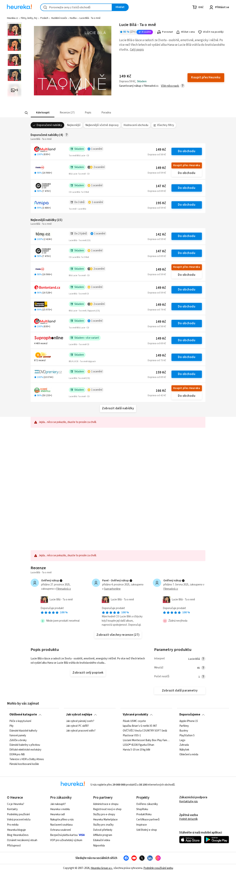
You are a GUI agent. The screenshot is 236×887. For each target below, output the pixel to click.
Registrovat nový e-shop (107, 809)
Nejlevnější (73, 125)
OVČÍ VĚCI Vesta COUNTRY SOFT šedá (145, 730)
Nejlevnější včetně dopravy (102, 125)
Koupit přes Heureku (186, 165)
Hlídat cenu (188, 32)
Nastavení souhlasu (61, 825)
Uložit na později (213, 32)
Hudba (73, 18)
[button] (42, 113)
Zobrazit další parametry (180, 690)
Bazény (183, 730)
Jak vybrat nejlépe (79, 714)
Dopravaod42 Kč (157, 395)
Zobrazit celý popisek (87, 672)
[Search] (26, 113)
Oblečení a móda (188, 754)
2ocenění (99, 167)
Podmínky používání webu (158, 868)
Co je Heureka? (15, 804)
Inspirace (141, 825)
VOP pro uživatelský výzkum (66, 840)
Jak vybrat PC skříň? (77, 726)
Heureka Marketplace (105, 820)
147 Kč (161, 186)
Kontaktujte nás (188, 801)
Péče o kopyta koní (20, 721)
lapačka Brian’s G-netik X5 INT (140, 726)
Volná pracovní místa (18, 820)
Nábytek (184, 750)
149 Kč (161, 149)
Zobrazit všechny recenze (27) (117, 635)
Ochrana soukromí (60, 830)
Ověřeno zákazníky (147, 804)
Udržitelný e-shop (146, 830)
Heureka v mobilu (60, 809)
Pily (11, 726)
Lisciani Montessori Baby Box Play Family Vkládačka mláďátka (146, 740)
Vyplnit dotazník (188, 819)
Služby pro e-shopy (104, 814)
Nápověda (99, 846)
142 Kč (161, 234)
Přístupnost (14, 846)
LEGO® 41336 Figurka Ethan (138, 745)
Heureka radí (57, 814)
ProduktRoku (144, 814)
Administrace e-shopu (105, 804)
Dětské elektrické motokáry (25, 750)
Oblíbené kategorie (23, 714)
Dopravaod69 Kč (157, 191)
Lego (182, 740)
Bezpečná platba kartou (64, 835)
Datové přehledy (102, 830)
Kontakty (12, 809)
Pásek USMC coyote (134, 721)
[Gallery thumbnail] (14, 29)
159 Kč (161, 372)
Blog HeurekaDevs (18, 835)
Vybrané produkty (135, 714)
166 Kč (161, 390)
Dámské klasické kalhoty (23, 730)
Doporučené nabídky (49, 125)
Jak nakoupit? (58, 804)
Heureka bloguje (16, 830)
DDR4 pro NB (17, 754)
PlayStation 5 (187, 735)
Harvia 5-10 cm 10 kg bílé (136, 750)
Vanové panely (17, 735)
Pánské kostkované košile (24, 764)
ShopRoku (142, 809)
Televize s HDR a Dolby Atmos (26, 759)
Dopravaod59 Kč (157, 172)
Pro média (12, 825)
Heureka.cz (12, 18)
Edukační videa (101, 840)
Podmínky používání (18, 814)
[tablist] (96, 112)
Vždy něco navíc (170, 86)
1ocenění (96, 149)
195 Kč (161, 203)
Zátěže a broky (18, 740)
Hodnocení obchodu (136, 125)
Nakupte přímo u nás (62, 820)
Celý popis (137, 49)
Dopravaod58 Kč (157, 154)
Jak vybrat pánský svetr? (80, 721)
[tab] (42, 112)
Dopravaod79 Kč (157, 309)
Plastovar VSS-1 (132, 735)
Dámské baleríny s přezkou (24, 745)
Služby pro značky (103, 825)
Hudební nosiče (59, 18)
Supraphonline (112, 589)
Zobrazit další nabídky (118, 408)
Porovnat (167, 32)
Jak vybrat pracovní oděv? (81, 730)
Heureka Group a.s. (101, 868)
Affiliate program (102, 835)
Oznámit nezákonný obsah (22, 840)
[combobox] (76, 7)
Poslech (44, 18)
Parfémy (184, 726)
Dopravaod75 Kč (157, 360)
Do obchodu (186, 151)
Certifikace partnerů (147, 820)
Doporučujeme (189, 714)
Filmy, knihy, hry (29, 18)
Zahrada (184, 745)
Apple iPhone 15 (188, 721)
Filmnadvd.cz (63, 589)
